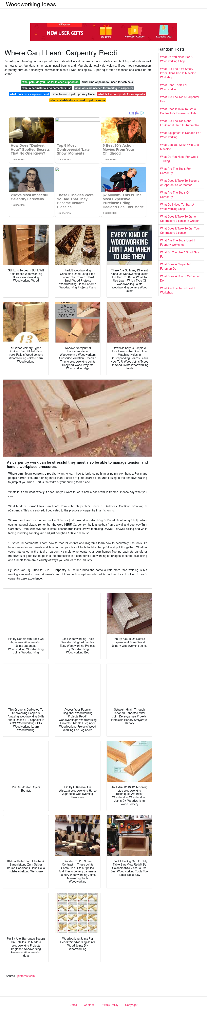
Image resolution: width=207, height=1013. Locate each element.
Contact (89, 1005)
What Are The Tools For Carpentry (175, 171)
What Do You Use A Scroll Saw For (180, 254)
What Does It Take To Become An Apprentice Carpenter (179, 182)
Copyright (131, 1005)
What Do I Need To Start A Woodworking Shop (177, 206)
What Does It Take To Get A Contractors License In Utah (178, 111)
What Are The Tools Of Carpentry (174, 194)
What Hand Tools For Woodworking (173, 87)
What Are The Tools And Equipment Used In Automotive (180, 123)
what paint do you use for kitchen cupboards (50, 82)
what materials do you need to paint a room (77, 100)
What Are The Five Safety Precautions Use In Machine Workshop (178, 73)
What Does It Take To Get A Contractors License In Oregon (180, 218)
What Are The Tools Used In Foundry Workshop (178, 242)
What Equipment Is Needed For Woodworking (180, 135)
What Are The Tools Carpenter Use (179, 99)
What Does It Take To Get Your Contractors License (180, 230)
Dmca (73, 1005)
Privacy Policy (109, 1005)
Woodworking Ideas (31, 3)
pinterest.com (26, 976)
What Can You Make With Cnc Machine (179, 147)
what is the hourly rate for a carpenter (121, 94)
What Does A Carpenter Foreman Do (175, 266)
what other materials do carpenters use (46, 88)
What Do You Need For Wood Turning (179, 159)
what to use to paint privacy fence (74, 94)
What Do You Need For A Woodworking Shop (176, 59)
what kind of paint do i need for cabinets (107, 82)
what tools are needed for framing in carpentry (104, 88)
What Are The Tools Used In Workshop (178, 290)
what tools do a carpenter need (29, 94)
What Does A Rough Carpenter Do (180, 278)
